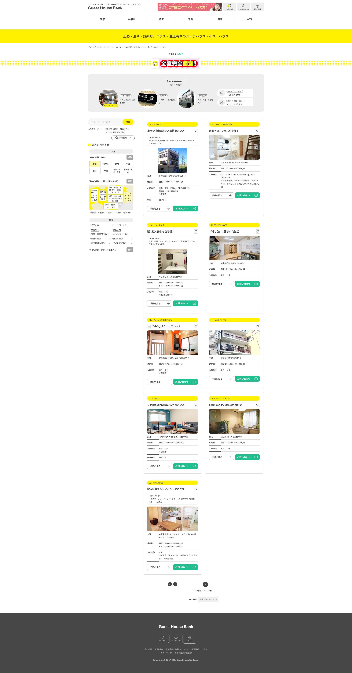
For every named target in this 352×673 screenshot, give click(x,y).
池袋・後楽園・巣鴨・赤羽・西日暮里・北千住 (115, 189)
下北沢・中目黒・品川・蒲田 (111, 206)
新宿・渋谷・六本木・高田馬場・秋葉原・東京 (115, 198)
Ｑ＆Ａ (204, 649)
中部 (249, 19)
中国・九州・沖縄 (117, 170)
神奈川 (132, 19)
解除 (130, 157)
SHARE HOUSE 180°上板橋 (128, 101)
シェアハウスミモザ (234, 104)
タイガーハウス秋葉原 (167, 101)
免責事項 (195, 649)
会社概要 (148, 649)
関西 (220, 19)
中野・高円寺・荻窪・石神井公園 (103, 195)
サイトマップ (166, 653)
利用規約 (159, 649)
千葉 (190, 19)
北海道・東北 (128, 170)
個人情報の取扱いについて (177, 649)
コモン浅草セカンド (234, 94)
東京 (102, 19)
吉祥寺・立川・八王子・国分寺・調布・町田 (94, 195)
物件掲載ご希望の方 (183, 653)
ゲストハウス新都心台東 (206, 101)
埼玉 (161, 19)
